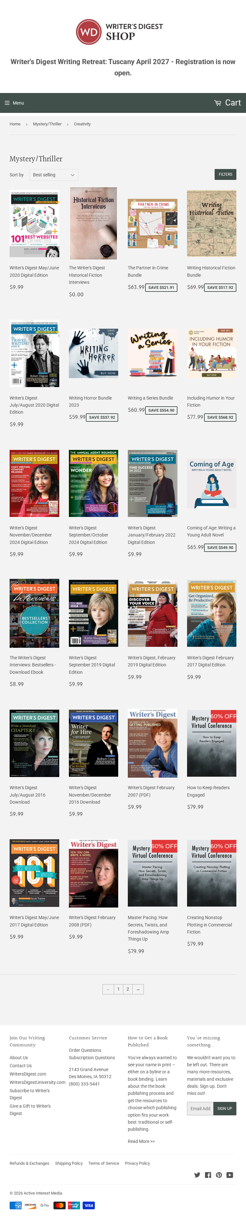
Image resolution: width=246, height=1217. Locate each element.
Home (15, 124)
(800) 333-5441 (84, 1083)
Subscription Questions (92, 1057)
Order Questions (85, 1050)
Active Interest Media (43, 1193)
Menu (18, 103)
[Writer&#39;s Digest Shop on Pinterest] (219, 1176)
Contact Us (21, 1065)
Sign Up (224, 1108)
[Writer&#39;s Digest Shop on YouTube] (229, 1176)
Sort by (17, 174)
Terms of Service (103, 1163)
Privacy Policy (137, 1163)
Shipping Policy (69, 1163)
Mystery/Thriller (47, 124)
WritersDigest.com (28, 1074)
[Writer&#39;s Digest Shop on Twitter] (197, 1176)
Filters (225, 174)
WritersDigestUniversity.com (37, 1082)
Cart (232, 102)
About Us (19, 1057)
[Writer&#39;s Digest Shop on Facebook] (208, 1176)
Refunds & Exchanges (29, 1163)
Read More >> (141, 1141)
